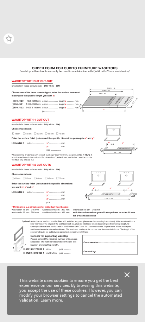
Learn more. (51, 300)
